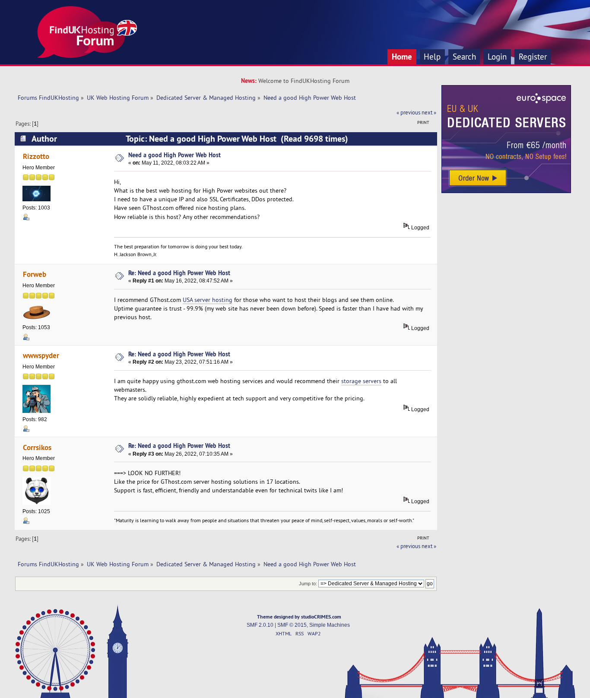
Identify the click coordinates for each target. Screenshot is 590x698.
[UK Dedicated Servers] (506, 191)
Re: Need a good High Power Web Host (179, 273)
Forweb (34, 274)
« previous (408, 112)
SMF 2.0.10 (260, 625)
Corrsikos (37, 447)
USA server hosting (207, 300)
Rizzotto (36, 156)
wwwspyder (41, 355)
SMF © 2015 (292, 625)
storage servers (361, 381)
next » (429, 112)
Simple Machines (329, 625)
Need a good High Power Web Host (174, 155)
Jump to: (308, 583)
